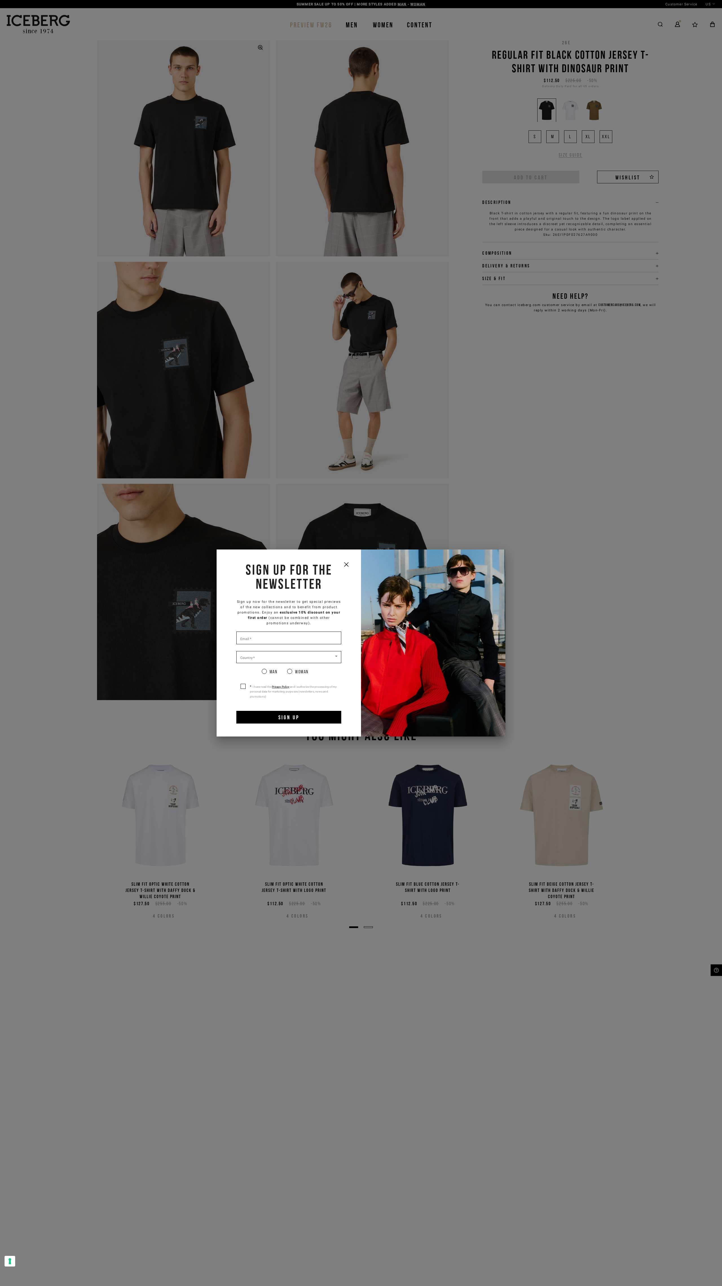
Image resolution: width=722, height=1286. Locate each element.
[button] (288, 656)
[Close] (346, 564)
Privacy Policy (280, 686)
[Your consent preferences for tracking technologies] (10, 1261)
